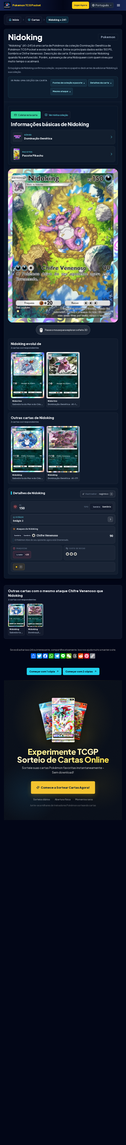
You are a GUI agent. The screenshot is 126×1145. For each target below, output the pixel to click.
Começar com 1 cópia (42, 671)
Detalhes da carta (100, 83)
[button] (102, 5)
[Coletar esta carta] (26, 115)
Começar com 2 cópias (79, 671)
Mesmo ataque (62, 91)
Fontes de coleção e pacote (69, 83)
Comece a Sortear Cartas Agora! (65, 787)
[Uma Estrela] (19, 567)
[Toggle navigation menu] (118, 5)
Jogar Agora (80, 5)
